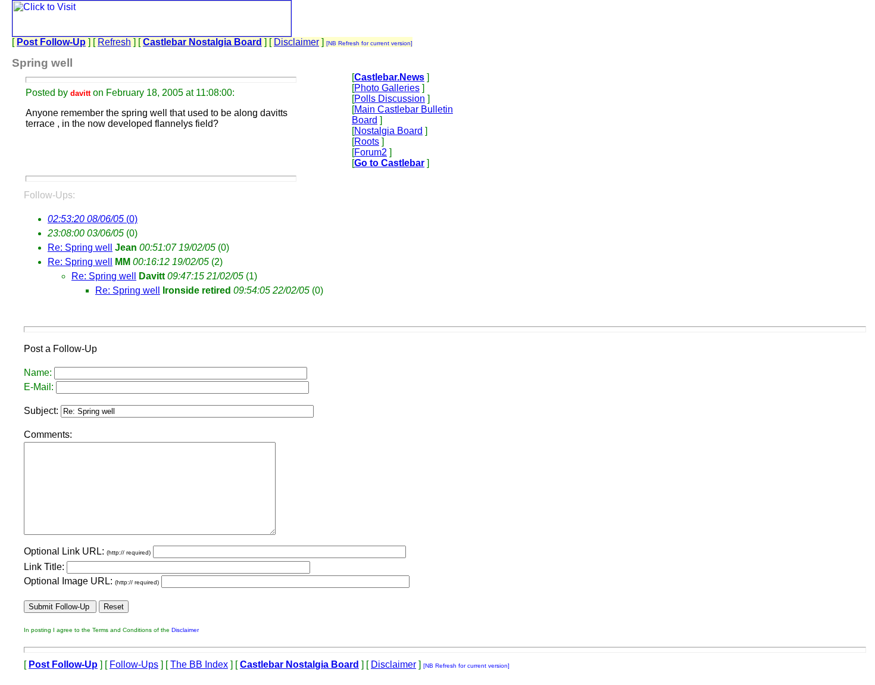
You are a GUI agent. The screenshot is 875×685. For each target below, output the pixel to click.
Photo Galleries (387, 88)
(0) (93, 219)
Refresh (114, 42)
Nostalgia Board (388, 131)
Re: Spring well (80, 247)
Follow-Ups (134, 664)
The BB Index (199, 664)
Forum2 (370, 152)
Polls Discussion (389, 99)
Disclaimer (296, 42)
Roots (366, 141)
